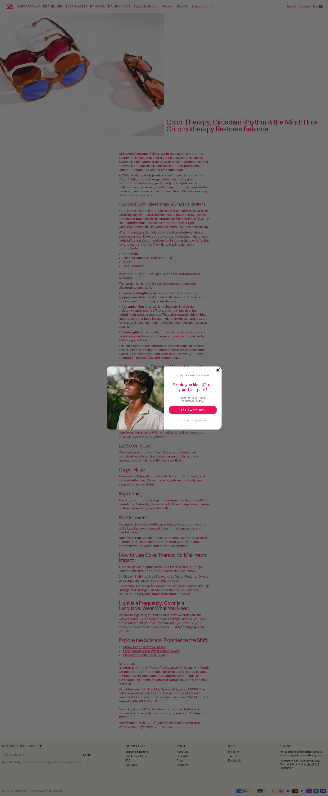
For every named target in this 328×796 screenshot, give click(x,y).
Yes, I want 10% (192, 410)
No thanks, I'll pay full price (192, 420)
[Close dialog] (218, 370)
